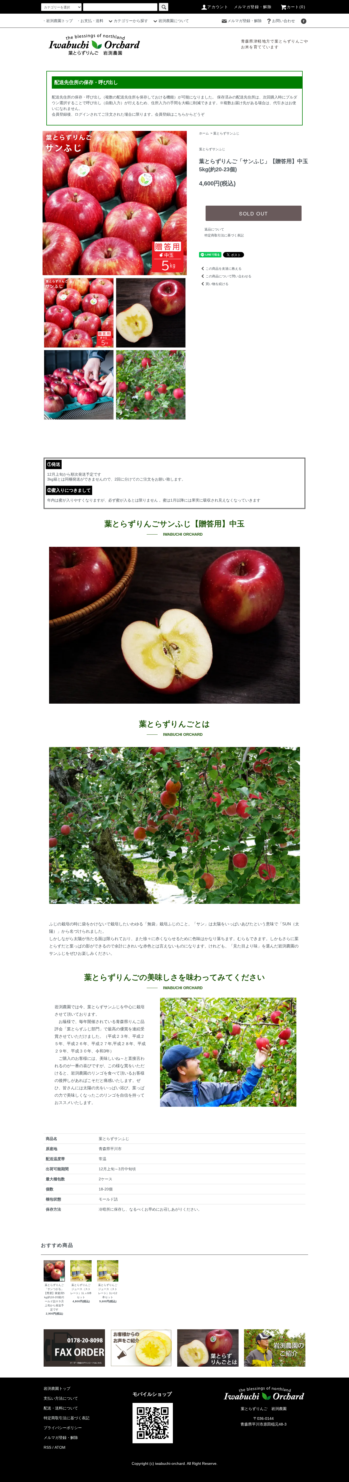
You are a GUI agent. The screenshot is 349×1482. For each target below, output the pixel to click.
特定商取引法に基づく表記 (224, 235)
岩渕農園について (173, 21)
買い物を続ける (217, 284)
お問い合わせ (283, 21)
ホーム (204, 133)
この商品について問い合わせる (228, 276)
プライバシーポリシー (63, 1428)
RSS (47, 1447)
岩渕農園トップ (57, 1388)
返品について (214, 229)
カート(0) (296, 7)
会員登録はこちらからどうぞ (179, 114)
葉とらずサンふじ (226, 133)
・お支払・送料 (90, 21)
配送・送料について (61, 1408)
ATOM (60, 1447)
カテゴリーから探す (131, 21)
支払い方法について (61, 1398)
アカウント (217, 7)
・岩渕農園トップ (57, 21)
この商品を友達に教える (224, 269)
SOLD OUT (253, 213)
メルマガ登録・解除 (253, 7)
